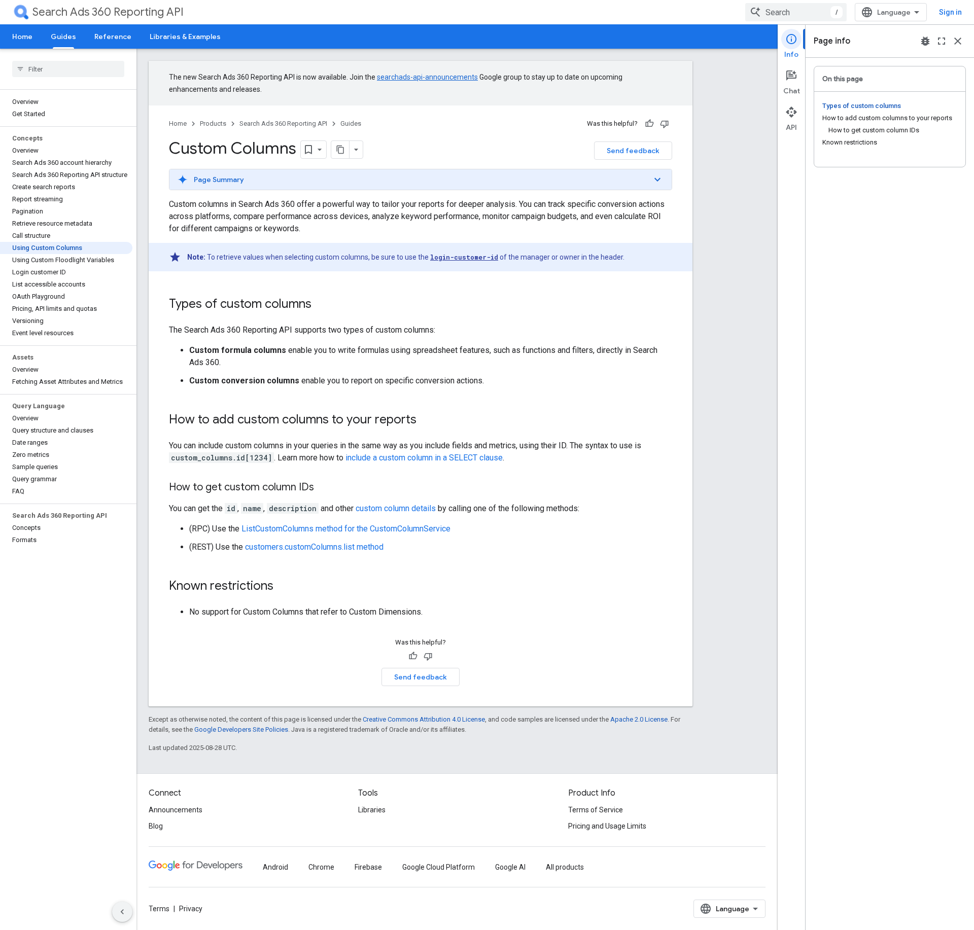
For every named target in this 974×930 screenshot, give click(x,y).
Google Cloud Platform (438, 867)
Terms (159, 909)
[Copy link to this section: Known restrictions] (283, 587)
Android (275, 867)
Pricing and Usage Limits (607, 826)
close (958, 41)
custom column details (396, 508)
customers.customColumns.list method (314, 547)
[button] (420, 179)
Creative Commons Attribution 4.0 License (424, 719)
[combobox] (796, 12)
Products (213, 123)
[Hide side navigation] (122, 912)
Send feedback (633, 150)
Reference (112, 36)
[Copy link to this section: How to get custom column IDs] (324, 488)
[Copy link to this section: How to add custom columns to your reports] (426, 420)
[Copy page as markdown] (340, 149)
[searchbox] (68, 69)
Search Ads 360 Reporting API (108, 12)
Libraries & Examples (185, 36)
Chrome (321, 867)
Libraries (372, 810)
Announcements (175, 810)
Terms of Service (595, 810)
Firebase (368, 867)
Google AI (510, 867)
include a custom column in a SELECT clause (424, 457)
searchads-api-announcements (427, 77)
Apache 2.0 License (639, 719)
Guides (63, 36)
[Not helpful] (664, 123)
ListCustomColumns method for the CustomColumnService (345, 528)
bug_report (925, 41)
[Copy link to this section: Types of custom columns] (321, 305)
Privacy (190, 909)
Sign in (950, 12)
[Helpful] (649, 123)
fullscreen (941, 41)
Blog (156, 826)
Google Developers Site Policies (241, 729)
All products (565, 867)
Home (22, 36)
